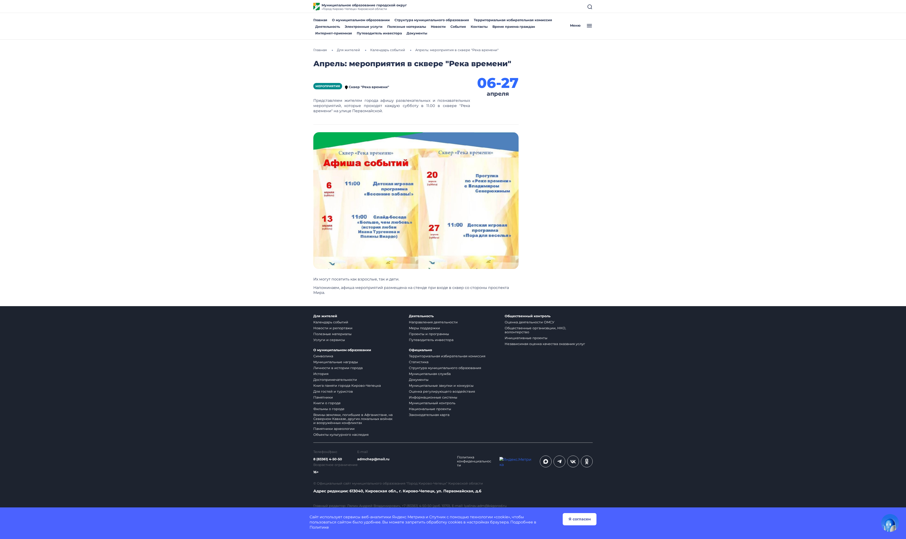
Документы (417, 33)
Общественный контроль (527, 316)
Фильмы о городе (328, 409)
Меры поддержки (424, 328)
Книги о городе (327, 403)
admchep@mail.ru (373, 459)
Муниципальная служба (430, 374)
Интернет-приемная (333, 33)
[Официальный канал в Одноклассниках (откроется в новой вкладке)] (587, 461)
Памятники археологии (334, 429)
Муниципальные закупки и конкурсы (441, 385)
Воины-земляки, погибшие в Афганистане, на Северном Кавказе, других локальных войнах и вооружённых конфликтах (353, 419)
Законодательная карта (429, 415)
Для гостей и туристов (333, 391)
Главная (320, 20)
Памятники (323, 397)
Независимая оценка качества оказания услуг (545, 344)
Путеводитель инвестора (379, 33)
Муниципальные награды (335, 362)
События (458, 27)
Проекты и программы (429, 334)
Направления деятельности (433, 322)
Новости (438, 27)
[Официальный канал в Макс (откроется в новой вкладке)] (546, 461)
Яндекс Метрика (408, 517)
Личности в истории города (338, 368)
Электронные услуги (363, 27)
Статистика (418, 362)
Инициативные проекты (526, 338)
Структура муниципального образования (431, 20)
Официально (420, 350)
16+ (316, 472)
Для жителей (325, 316)
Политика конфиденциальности (474, 461)
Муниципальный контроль (432, 403)
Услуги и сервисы (329, 340)
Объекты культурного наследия (341, 434)
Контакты (479, 27)
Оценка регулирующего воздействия (442, 391)
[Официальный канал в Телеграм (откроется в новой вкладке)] (559, 461)
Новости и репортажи (332, 328)
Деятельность (327, 27)
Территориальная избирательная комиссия (513, 20)
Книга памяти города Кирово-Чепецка (347, 385)
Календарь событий (330, 322)
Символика (323, 356)
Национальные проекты (430, 409)
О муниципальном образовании (361, 20)
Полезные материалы (406, 27)
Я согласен (580, 519)
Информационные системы (433, 397)
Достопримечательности (335, 380)
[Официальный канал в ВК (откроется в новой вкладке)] (573, 461)
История (320, 374)
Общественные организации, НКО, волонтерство (535, 330)
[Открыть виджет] (890, 523)
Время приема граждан (513, 27)
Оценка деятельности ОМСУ (529, 322)
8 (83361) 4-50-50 (327, 459)
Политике (319, 527)
